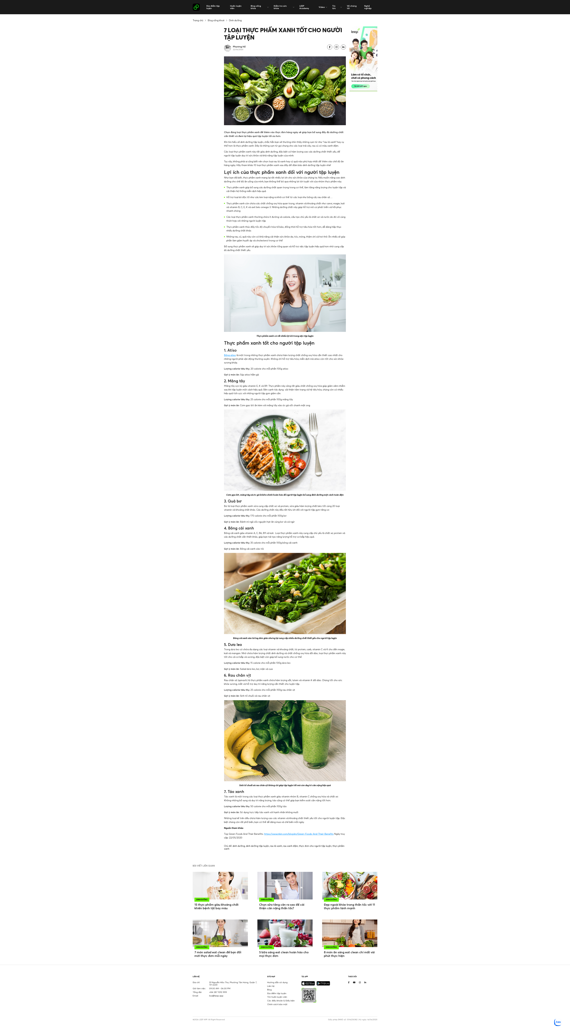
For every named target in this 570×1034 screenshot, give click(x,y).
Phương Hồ (239, 46)
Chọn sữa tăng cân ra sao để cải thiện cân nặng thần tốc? (281, 906)
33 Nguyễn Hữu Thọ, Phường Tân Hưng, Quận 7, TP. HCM (233, 983)
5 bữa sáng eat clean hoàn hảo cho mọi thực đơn (284, 954)
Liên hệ (270, 986)
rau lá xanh (276, 845)
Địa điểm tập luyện (213, 7)
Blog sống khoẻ (216, 20)
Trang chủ (198, 20)
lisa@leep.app (216, 995)
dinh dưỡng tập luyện (257, 845)
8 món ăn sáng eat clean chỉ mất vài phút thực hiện (349, 954)
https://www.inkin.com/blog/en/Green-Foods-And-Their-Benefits (299, 833)
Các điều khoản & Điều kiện (281, 1000)
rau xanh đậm (290, 845)
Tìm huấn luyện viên (277, 997)
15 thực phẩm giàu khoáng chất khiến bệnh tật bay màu (216, 906)
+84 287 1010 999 (218, 992)
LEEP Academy (304, 7)
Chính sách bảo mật (277, 1004)
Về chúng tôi (352, 7)
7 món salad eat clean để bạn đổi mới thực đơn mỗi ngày (217, 954)
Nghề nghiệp (368, 7)
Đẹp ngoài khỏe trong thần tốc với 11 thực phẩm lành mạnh (349, 906)
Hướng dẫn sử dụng (277, 982)
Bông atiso (230, 355)
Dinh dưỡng (235, 20)
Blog (269, 989)
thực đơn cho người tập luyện (315, 845)
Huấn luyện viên (236, 7)
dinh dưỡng (239, 845)
